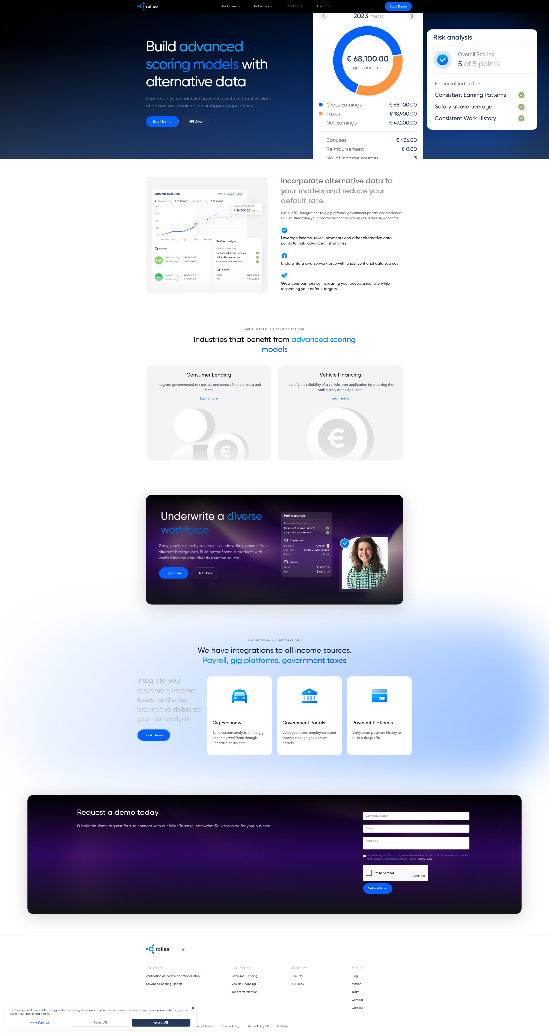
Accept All (161, 1022)
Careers (357, 1007)
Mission (356, 984)
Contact (357, 999)
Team (355, 992)
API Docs (298, 984)
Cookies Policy (230, 1026)
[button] (229, 6)
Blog (355, 976)
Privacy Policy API (258, 1026)
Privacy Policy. (425, 859)
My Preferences (40, 1022)
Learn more (209, 398)
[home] (147, 6)
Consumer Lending (245, 976)
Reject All (100, 1022)
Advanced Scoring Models (164, 984)
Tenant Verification (245, 992)
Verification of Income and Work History (173, 976)
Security (297, 976)
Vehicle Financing (244, 984)
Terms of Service (203, 1026)
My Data (282, 1026)
